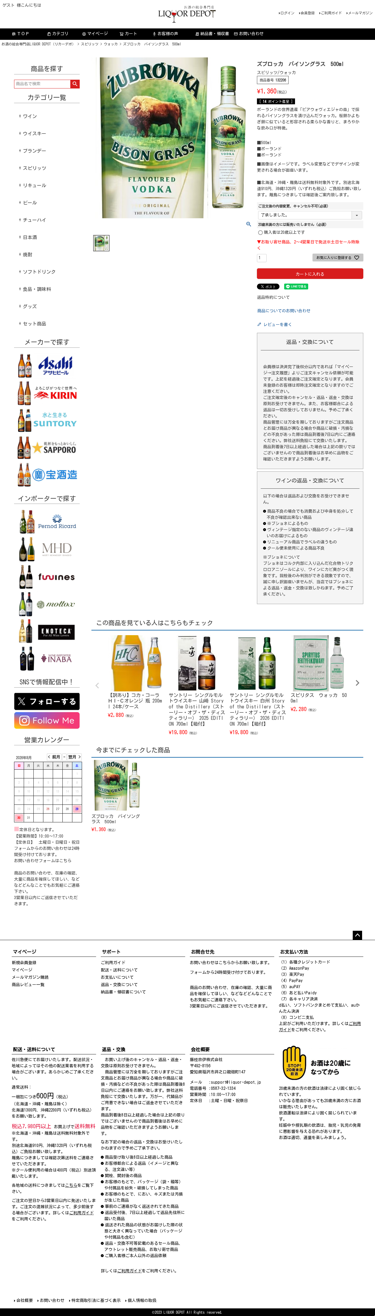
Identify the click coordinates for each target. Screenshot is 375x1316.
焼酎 (27, 254)
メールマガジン (360, 13)
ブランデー (34, 151)
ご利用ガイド (331, 13)
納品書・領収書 (212, 34)
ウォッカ (111, 44)
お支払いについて (117, 977)
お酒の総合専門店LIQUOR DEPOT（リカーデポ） (38, 44)
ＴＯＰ (20, 34)
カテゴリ (60, 34)
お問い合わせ (251, 34)
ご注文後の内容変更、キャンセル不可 (293, 206)
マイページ (95, 34)
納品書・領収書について (123, 992)
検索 (74, 84)
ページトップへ (357, 935)
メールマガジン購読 (30, 977)
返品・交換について (119, 985)
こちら (65, 861)
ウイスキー (34, 133)
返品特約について (273, 297)
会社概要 (24, 1300)
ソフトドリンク (39, 272)
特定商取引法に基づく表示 (96, 1300)
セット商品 (34, 323)
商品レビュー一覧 (28, 985)
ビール (30, 202)
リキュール (34, 185)
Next (357, 683)
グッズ (30, 306)
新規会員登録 (24, 963)
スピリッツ (89, 44)
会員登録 (308, 13)
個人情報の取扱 (142, 1300)
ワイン (30, 116)
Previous (97, 685)
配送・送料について (119, 970)
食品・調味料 (37, 289)
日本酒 (30, 237)
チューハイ (34, 220)
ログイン (287, 13)
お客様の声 (165, 34)
